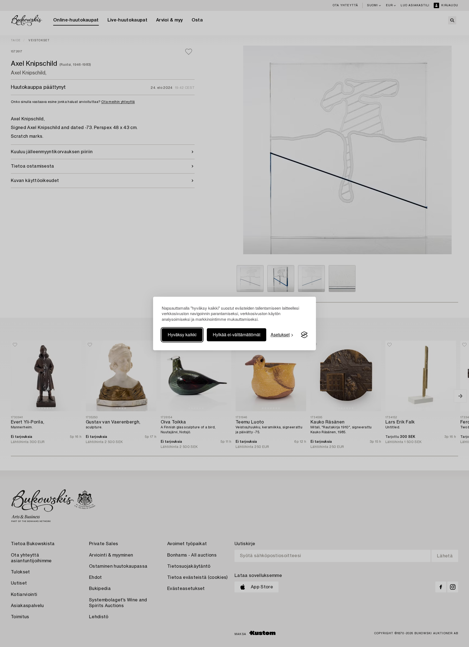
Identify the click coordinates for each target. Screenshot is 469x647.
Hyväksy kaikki (182, 335)
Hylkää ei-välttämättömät (236, 335)
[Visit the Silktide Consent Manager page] (304, 334)
